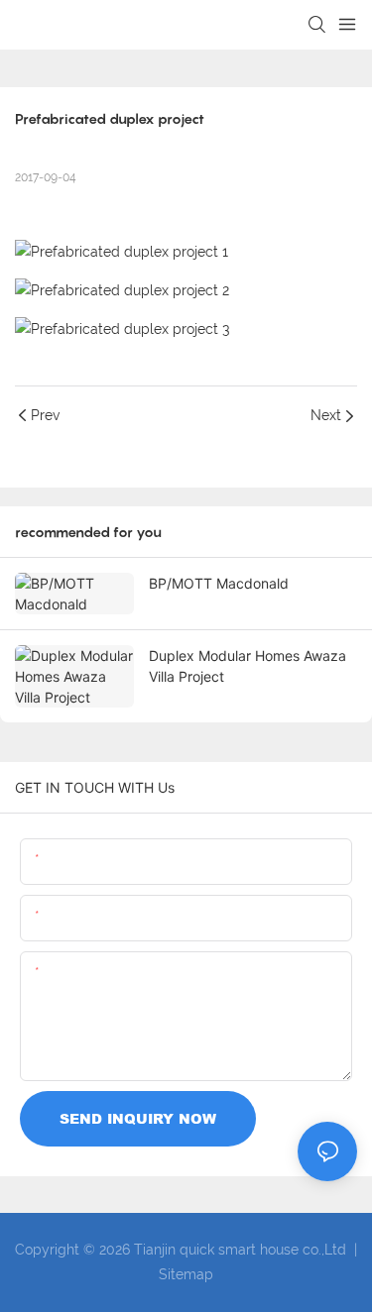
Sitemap (186, 1274)
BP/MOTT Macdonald (219, 583)
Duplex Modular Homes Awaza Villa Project (247, 666)
